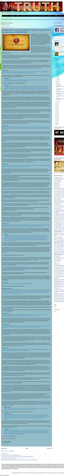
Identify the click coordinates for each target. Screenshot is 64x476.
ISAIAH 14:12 (9, 221)
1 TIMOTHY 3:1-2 (5, 70)
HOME (3, 15)
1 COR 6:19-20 (22, 340)
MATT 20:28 (28, 62)
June (57, 78)
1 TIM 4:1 (35, 260)
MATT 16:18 (18, 345)
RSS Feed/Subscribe (58, 22)
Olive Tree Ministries (57, 259)
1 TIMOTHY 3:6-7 (5, 164)
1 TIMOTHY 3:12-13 (5, 313)
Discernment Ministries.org (58, 206)
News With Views (57, 256)
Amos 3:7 (55, 180)
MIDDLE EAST (49, 15)
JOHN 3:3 (42, 401)
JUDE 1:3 (31, 260)
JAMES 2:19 (9, 423)
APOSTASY (17, 15)
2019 (56, 107)
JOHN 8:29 (47, 385)
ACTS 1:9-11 (6, 429)
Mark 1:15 (25, 12)
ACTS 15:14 (37, 402)
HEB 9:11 (13, 374)
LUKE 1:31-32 (35, 379)
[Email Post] (17, 438)
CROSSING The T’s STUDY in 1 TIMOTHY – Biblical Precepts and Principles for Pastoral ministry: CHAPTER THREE (26, 31)
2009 (56, 124)
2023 (56, 64)
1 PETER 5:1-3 (7, 85)
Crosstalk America (57, 203)
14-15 (16, 374)
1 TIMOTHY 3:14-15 (5, 324)
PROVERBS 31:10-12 (6, 288)
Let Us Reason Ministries (58, 237)
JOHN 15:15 (46, 55)
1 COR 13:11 (11, 251)
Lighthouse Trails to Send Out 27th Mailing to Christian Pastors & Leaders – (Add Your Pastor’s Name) (19, 459)
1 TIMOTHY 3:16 (5, 348)
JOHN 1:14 (43, 395)
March (57, 83)
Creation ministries (57, 199)
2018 (56, 108)
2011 (56, 120)
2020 (56, 105)
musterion (23, 257)
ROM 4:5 (26, 387)
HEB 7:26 (45, 338)
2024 (56, 63)
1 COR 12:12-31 (45, 251)
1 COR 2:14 (9, 268)
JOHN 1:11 (43, 396)
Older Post (49, 448)
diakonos (11, 228)
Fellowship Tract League (58, 221)
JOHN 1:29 (37, 372)
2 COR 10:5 (38, 278)
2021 (56, 103)
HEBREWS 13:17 (7, 78)
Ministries (57, 180)
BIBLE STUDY (23, 15)
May (57, 79)
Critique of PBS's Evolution (59, 200)
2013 (56, 117)
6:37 (40, 339)
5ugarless (55, 472)
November (58, 69)
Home (26, 448)
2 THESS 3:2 (7, 156)
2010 (56, 122)
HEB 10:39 (9, 422)
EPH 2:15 (38, 401)
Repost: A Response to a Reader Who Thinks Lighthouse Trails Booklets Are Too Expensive (17, 456)
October (57, 71)
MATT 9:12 (36, 336)
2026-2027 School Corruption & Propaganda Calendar (10, 455)
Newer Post (4, 448)
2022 (56, 66)
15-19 (13, 221)
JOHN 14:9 (22, 375)
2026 (56, 59)
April (57, 81)
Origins (55, 262)
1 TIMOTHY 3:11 (5, 282)
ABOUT (7, 15)
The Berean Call (57, 288)
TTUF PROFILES (55, 15)
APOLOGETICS (12, 15)
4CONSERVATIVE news (58, 177)
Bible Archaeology (57, 185)
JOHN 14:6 (22, 345)
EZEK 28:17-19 (17, 221)
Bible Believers (56, 186)
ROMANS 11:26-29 (7, 413)
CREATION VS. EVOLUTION (42, 15)
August (57, 74)
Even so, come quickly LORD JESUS (8, 436)
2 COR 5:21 (30, 387)
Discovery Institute (57, 208)
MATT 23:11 (36, 61)
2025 (56, 61)
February (58, 84)
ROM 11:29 (6, 251)
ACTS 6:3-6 (6, 234)
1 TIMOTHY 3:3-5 (5, 125)
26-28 (11, 288)
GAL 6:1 (25, 218)
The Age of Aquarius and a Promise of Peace (9, 458)
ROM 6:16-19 (33, 278)
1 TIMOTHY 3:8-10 (5, 223)
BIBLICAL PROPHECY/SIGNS (31, 15)
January (57, 101)
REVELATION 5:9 (7, 407)
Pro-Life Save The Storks (58, 274)
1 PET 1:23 (46, 401)
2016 (56, 112)
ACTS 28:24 (34, 420)
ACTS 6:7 (28, 260)
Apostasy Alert (56, 183)
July (57, 76)
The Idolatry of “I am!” (4, 453)
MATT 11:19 (7, 334)
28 (18, 374)
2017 (56, 110)
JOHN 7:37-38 (36, 339)
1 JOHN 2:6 (7, 391)
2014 (56, 115)
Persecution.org (57, 264)
